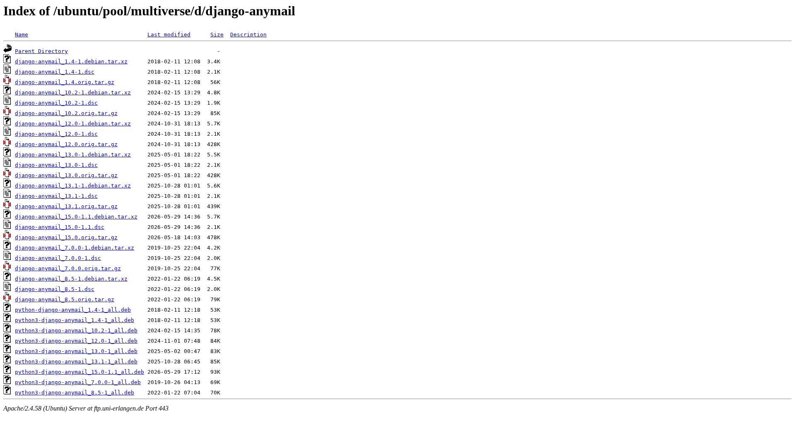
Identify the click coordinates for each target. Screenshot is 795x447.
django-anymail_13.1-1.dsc (56, 196)
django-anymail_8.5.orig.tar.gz (64, 299)
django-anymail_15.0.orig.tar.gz (66, 237)
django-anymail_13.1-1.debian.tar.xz (73, 186)
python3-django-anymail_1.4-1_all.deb (74, 320)
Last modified (168, 34)
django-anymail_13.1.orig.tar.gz (66, 206)
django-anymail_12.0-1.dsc (56, 134)
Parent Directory (41, 51)
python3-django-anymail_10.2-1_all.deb (76, 330)
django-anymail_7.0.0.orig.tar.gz (68, 268)
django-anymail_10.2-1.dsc (56, 103)
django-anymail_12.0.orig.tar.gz (66, 144)
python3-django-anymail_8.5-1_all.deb (74, 392)
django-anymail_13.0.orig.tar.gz (66, 175)
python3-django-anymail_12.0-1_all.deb (76, 341)
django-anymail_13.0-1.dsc (56, 165)
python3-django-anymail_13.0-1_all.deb (76, 351)
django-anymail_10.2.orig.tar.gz (66, 113)
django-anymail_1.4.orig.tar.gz (64, 82)
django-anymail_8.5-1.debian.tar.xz (71, 279)
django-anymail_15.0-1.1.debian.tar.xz (76, 217)
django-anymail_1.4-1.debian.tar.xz (71, 61)
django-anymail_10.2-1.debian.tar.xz (73, 92)
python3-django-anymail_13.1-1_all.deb (76, 361)
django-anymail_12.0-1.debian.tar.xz (73, 123)
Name (21, 34)
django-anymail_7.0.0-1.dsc (58, 258)
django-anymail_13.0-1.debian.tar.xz (73, 154)
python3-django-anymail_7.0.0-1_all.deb (78, 382)
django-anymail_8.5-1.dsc (54, 289)
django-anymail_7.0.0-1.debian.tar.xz (74, 248)
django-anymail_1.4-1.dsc (54, 72)
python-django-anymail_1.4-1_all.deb (73, 310)
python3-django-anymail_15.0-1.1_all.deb (79, 372)
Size (217, 34)
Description (248, 34)
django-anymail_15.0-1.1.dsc (59, 227)
